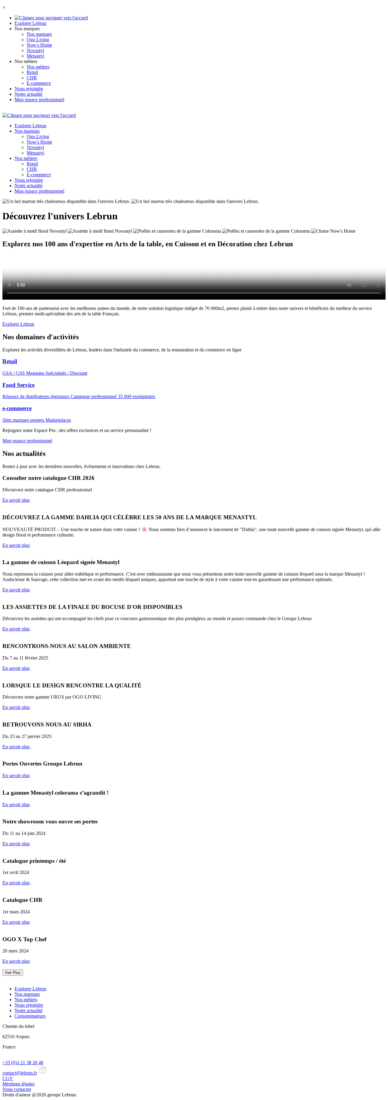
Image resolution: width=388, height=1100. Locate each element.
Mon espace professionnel (39, 99)
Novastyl (35, 50)
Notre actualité (28, 94)
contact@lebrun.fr (19, 1072)
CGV (7, 1078)
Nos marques (39, 34)
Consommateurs (30, 1016)
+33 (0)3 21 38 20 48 (22, 1062)
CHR (32, 77)
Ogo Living (38, 39)
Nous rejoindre (29, 88)
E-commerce (39, 83)
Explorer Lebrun (30, 23)
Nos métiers (38, 66)
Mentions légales (18, 1083)
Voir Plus (13, 972)
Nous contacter (16, 1089)
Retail (32, 72)
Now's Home (39, 45)
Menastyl (35, 55)
